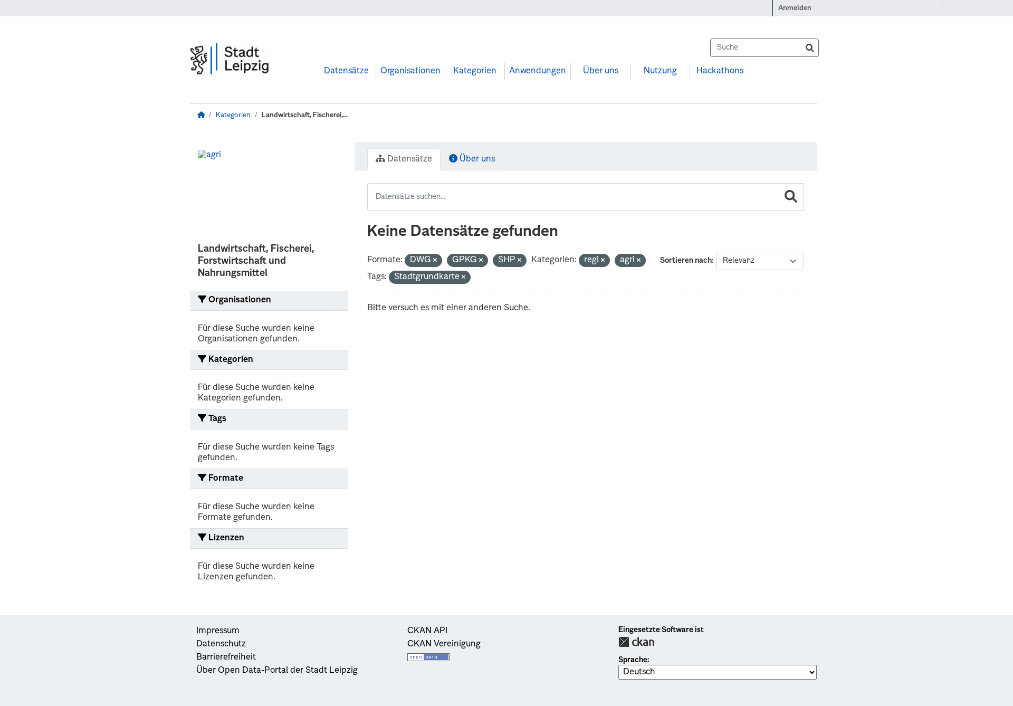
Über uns (600, 71)
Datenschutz (221, 644)
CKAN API (427, 631)
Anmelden (794, 8)
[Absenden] (810, 48)
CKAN (636, 641)
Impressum (218, 631)
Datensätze (346, 71)
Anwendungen (537, 71)
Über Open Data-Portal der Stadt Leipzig (277, 670)
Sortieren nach (686, 260)
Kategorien (474, 71)
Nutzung (660, 71)
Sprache (632, 660)
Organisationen (410, 71)
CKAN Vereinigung (444, 644)
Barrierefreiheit (226, 657)
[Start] (201, 115)
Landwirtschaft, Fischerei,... (305, 115)
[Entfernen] (435, 261)
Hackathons (719, 71)
